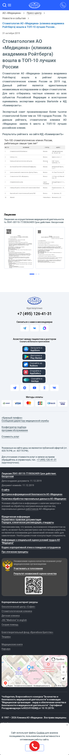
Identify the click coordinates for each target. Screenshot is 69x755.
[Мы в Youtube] (34, 388)
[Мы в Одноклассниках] (44, 388)
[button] (4, 5)
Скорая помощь (10, 624)
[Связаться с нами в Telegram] (24, 328)
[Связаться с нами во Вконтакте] (34, 328)
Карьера (6, 648)
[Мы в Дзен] (24, 388)
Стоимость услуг (10, 436)
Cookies (41, 732)
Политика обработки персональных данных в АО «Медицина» (34, 498)
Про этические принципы (15, 551)
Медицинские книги (12, 644)
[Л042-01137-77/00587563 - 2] (50, 248)
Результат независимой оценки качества (35, 573)
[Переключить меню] (9, 5)
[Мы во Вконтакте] (54, 388)
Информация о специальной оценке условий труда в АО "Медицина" (31, 541)
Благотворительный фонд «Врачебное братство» (27, 632)
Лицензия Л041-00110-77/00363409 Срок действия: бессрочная (29, 475)
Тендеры (6, 636)
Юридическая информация (16, 516)
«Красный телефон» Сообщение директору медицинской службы (25, 419)
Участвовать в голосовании (28, 568)
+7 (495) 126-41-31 (34, 313)
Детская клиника (11, 615)
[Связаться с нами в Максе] (44, 328)
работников (32, 509)
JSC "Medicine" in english (14, 620)
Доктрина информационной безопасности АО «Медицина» (32, 494)
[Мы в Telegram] (14, 388)
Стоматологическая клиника (17, 611)
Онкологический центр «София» (18, 606)
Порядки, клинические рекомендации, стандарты (28, 522)
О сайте (5, 489)
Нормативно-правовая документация (21, 519)
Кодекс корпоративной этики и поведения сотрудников (31, 547)
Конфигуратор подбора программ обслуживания (15, 429)
